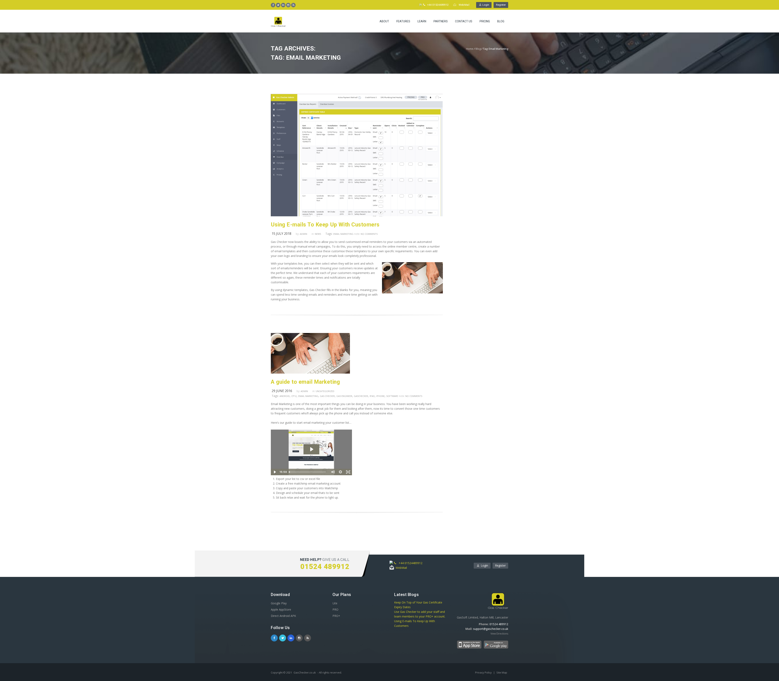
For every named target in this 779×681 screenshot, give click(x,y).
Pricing (485, 21)
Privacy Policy (483, 672)
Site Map (501, 672)
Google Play (279, 603)
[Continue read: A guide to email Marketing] (310, 372)
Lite (334, 603)
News (318, 233)
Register (501, 4)
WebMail (463, 4)
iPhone (380, 396)
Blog (500, 21)
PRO (335, 609)
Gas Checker (327, 396)
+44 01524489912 (437, 4)
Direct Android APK (283, 616)
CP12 (294, 396)
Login (485, 4)
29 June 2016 (282, 391)
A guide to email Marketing (305, 382)
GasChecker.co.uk (305, 672)
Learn (421, 21)
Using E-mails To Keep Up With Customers (325, 224)
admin (303, 233)
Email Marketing (343, 233)
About (384, 21)
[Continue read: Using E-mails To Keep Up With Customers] (357, 215)
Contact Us (463, 21)
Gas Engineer (344, 396)
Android (285, 396)
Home (469, 49)
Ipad (372, 396)
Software (392, 396)
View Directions (499, 633)
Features (403, 21)
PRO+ (336, 616)
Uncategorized (325, 391)
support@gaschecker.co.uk (490, 629)
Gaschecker (361, 396)
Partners (441, 21)
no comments (369, 233)
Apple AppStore (281, 609)
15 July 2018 (281, 233)
